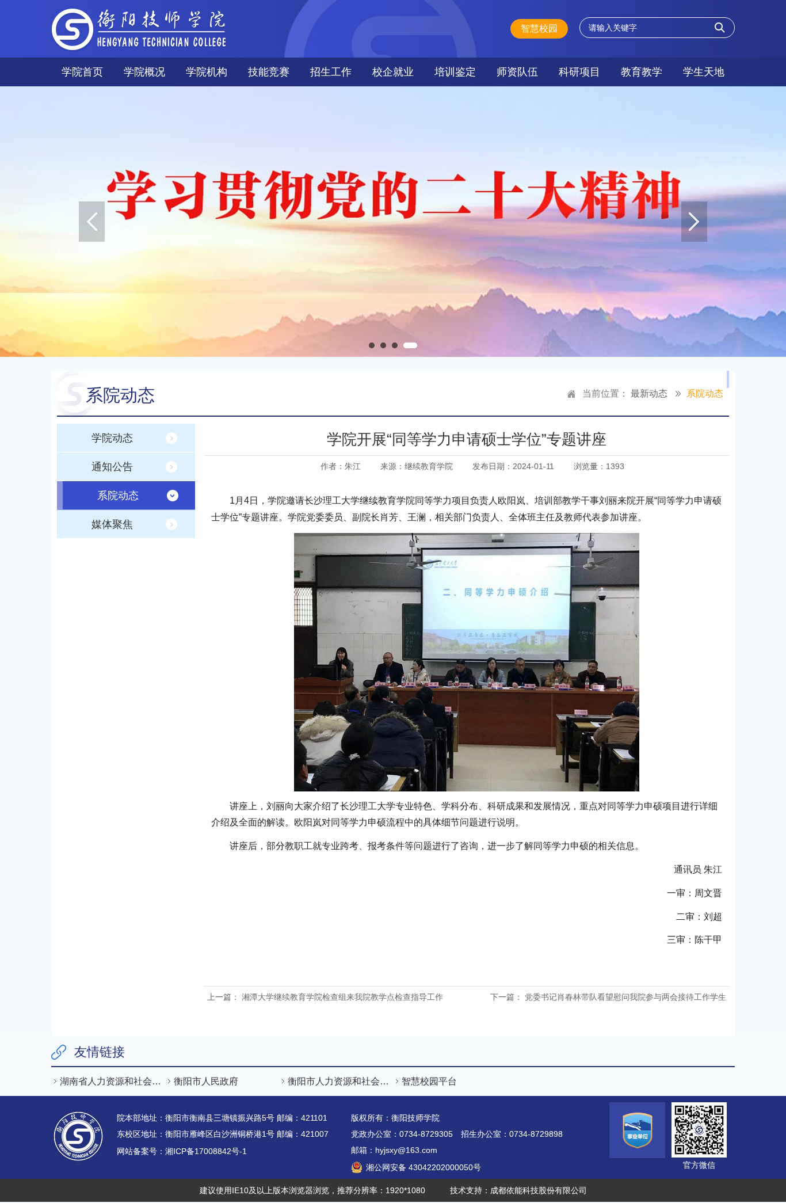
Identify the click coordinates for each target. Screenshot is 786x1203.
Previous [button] (92, 221)
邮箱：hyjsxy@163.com (394, 1150)
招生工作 (331, 72)
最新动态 (649, 393)
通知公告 (112, 467)
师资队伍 (517, 72)
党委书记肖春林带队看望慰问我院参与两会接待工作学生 (625, 997)
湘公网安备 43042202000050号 (423, 1167)
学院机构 (206, 72)
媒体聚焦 (112, 524)
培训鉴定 (455, 72)
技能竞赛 (268, 72)
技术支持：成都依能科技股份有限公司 (518, 1190)
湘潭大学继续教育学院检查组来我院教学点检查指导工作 (342, 997)
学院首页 (82, 72)
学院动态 (112, 438)
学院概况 (144, 72)
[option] (393, 221)
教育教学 (641, 72)
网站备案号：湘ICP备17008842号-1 (182, 1151)
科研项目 (579, 72)
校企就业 (393, 72)
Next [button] (694, 221)
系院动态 (704, 393)
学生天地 (703, 72)
